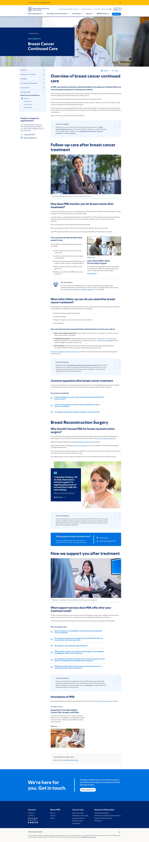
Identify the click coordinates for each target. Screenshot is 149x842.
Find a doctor (76, 823)
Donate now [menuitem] (116, 14)
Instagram (28, 822)
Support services (28, 107)
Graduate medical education (103, 818)
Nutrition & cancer (77, 821)
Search (116, 9)
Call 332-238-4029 (29, 134)
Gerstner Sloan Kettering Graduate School (107, 815)
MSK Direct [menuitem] (104, 9)
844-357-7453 (32, 820)
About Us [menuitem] (89, 13)
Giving (52, 818)
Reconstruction (28, 104)
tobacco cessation (70, 133)
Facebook (30, 822)
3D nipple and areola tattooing (85, 442)
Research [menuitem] (76, 9)
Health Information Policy (70, 760)
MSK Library (98, 821)
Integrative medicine (78, 818)
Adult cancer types (78, 813)
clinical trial (88, 685)
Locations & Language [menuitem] (110, 9)
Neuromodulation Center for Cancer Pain (65, 351)
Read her (58, 497)
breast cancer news (105, 701)
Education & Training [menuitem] (86, 9)
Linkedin (37, 822)
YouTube (35, 822)
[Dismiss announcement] (120, 2)
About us (53, 813)
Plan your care (104, 537)
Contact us (31, 813)
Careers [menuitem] (96, 9)
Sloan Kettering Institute (102, 813)
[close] (119, 832)
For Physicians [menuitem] (76, 13)
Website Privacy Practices (89, 837)
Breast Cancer (34, 33)
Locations (31, 815)
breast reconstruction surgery (77, 445)
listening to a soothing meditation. (83, 289)
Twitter (33, 822)
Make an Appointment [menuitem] (34, 13)
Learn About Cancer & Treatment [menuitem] (57, 13)
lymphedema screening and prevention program (82, 365)
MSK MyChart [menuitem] (103, 13)
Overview (26, 98)
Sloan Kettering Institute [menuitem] (65, 9)
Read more (54, 726)
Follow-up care (27, 101)
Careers (52, 815)
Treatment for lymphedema (105, 340)
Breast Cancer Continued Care (30, 95)
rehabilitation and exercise (88, 131)
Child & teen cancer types (80, 815)
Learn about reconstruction (108, 541)
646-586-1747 (46, 2)
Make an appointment (30, 138)
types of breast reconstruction (107, 438)
